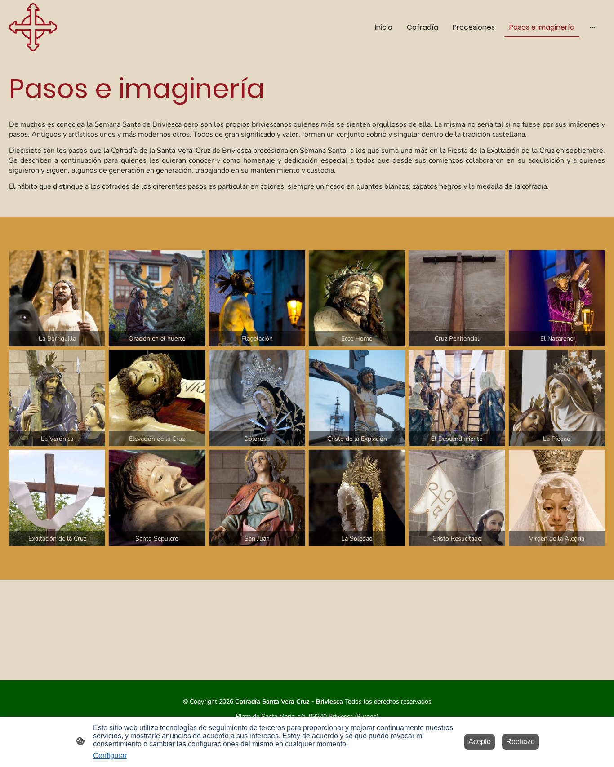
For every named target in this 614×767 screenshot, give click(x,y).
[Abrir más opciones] (592, 26)
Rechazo (520, 741)
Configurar (110, 755)
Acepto (479, 741)
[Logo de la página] (33, 27)
